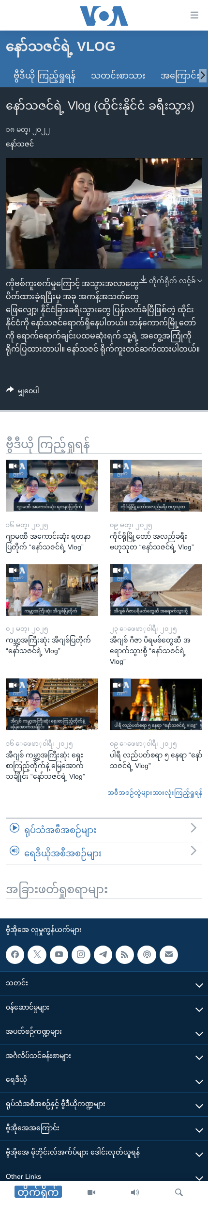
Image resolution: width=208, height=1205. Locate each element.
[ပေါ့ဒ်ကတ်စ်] (146, 955)
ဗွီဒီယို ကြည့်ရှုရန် (44, 75)
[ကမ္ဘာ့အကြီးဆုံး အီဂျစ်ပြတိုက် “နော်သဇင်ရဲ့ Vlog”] (52, 590)
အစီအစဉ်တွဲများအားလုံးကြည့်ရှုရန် (154, 792)
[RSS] (125, 955)
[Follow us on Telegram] (103, 955)
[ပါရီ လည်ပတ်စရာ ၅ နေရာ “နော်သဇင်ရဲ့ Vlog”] (156, 704)
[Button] (22, 392)
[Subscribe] (169, 955)
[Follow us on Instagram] (81, 955)
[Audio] (134, 1193)
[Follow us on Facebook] (15, 955)
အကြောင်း (180, 75)
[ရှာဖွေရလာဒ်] (178, 1193)
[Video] (91, 1193)
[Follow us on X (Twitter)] (37, 955)
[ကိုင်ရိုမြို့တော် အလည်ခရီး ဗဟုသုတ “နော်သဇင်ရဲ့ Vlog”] (156, 486)
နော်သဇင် (20, 144)
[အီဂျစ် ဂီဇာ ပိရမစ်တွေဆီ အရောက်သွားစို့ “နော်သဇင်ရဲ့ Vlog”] (156, 590)
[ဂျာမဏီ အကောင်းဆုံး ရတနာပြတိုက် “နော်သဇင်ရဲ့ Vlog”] (52, 486)
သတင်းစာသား (118, 75)
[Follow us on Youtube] (59, 955)
